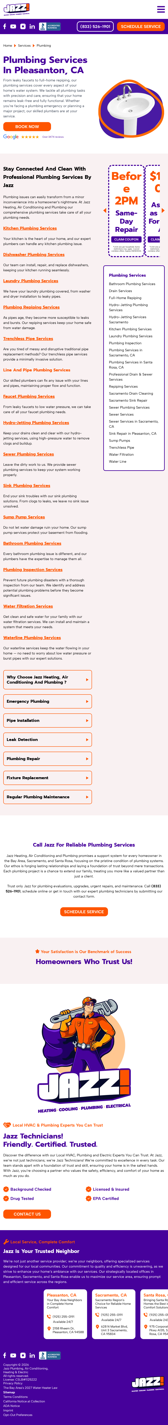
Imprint (8, 1410)
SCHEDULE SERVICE (141, 26)
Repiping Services (123, 386)
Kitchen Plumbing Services (30, 228)
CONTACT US (27, 1214)
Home (7, 45)
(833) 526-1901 (95, 26)
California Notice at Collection (24, 1401)
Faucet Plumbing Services (29, 396)
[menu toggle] (161, 9)
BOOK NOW (27, 126)
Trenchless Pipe (121, 447)
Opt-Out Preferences (17, 1415)
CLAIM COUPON (126, 239)
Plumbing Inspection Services (32, 569)
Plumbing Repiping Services (31, 307)
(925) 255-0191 (63, 1317)
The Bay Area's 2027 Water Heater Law (30, 1388)
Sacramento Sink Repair (128, 400)
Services (24, 45)
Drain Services (120, 291)
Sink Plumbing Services (26, 485)
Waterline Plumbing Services (32, 637)
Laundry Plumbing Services (30, 281)
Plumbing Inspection (125, 343)
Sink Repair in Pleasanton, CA (132, 433)
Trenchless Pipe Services (28, 338)
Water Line (117, 461)
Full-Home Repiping (125, 298)
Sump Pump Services (24, 517)
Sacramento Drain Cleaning (131, 393)
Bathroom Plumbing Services (32, 543)
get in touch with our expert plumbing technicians (92, 891)
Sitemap (9, 1392)
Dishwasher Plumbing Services (34, 254)
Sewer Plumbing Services (28, 454)
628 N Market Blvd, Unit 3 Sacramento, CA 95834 (114, 1330)
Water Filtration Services (28, 606)
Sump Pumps (119, 440)
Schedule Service (84, 911)
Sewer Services (121, 414)
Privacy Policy (13, 1383)
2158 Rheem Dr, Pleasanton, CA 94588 (68, 1330)
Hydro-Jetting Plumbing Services (36, 423)
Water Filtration (121, 454)
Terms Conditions (15, 1397)
